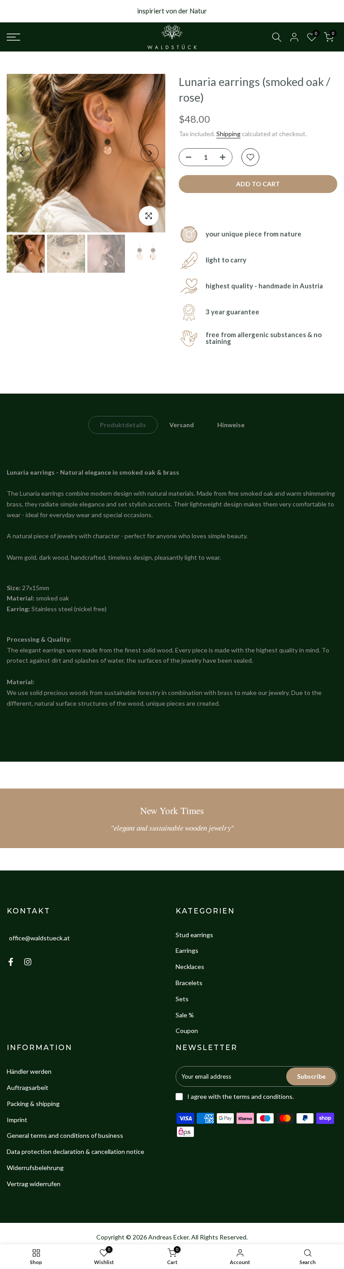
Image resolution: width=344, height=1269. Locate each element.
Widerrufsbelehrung (35, 1167)
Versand (181, 424)
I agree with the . (240, 1096)
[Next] (150, 153)
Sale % (185, 1015)
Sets (182, 999)
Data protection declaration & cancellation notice (75, 1151)
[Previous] (22, 153)
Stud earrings (194, 935)
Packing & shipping (33, 1103)
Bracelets (189, 982)
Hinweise (231, 424)
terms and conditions (262, 1096)
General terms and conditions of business (65, 1135)
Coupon (187, 1030)
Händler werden (29, 1071)
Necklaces (190, 966)
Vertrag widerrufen (33, 1184)
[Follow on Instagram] (28, 961)
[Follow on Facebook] (11, 961)
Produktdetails (123, 424)
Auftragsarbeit (27, 1087)
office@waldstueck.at (39, 938)
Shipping (228, 133)
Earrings (187, 950)
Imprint (17, 1119)
